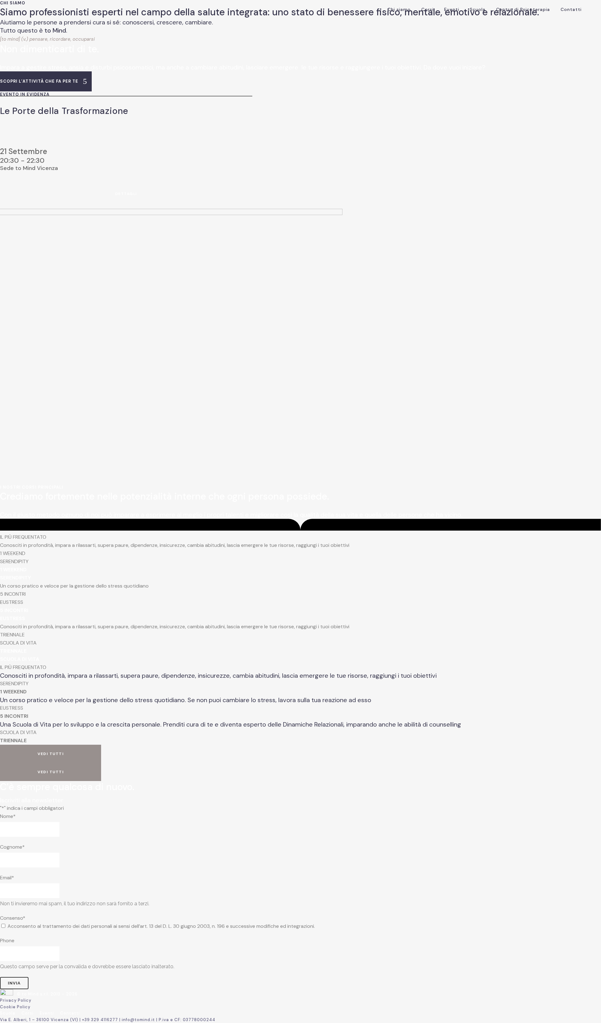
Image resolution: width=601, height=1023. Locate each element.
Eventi (47, 1013)
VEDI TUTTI (51, 753)
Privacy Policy (15, 1000)
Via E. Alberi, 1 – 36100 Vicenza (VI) (40, 1019)
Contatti (70, 1013)
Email (7, 877)
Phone (7, 940)
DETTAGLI (126, 193)
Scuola (7, 1013)
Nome (8, 816)
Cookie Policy (15, 1007)
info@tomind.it (138, 1019)
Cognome (12, 847)
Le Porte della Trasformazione (64, 111)
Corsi (27, 1013)
